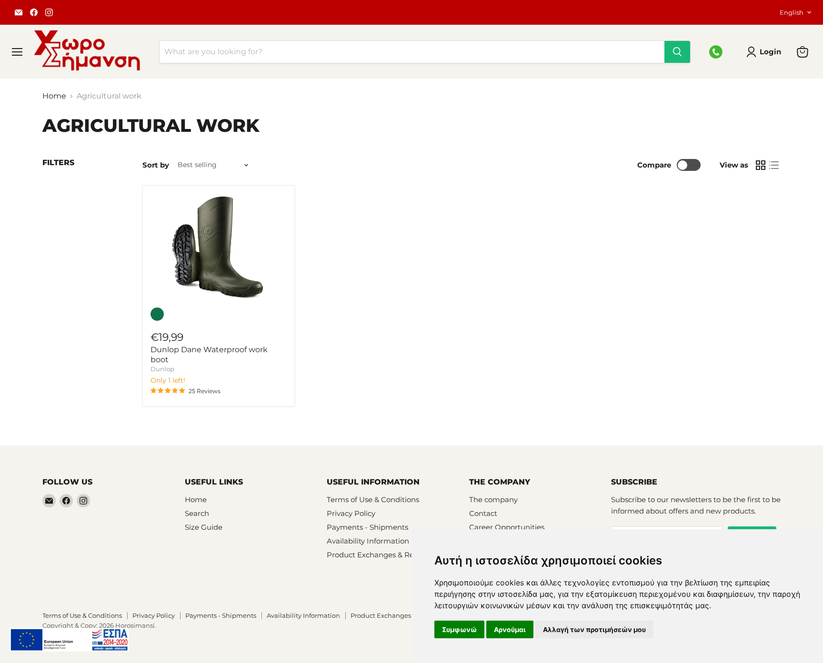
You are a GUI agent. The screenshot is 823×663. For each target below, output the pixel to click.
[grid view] (760, 165)
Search (197, 513)
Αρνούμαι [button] (510, 629)
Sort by (155, 165)
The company (493, 499)
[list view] (774, 165)
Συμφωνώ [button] (459, 629)
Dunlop (162, 369)
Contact (483, 513)
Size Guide (203, 527)
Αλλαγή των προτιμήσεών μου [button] (594, 629)
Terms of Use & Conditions (373, 499)
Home (54, 96)
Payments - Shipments (367, 527)
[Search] (677, 52)
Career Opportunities (506, 527)
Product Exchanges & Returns (379, 554)
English (791, 12)
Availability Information (368, 540)
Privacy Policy (351, 513)
